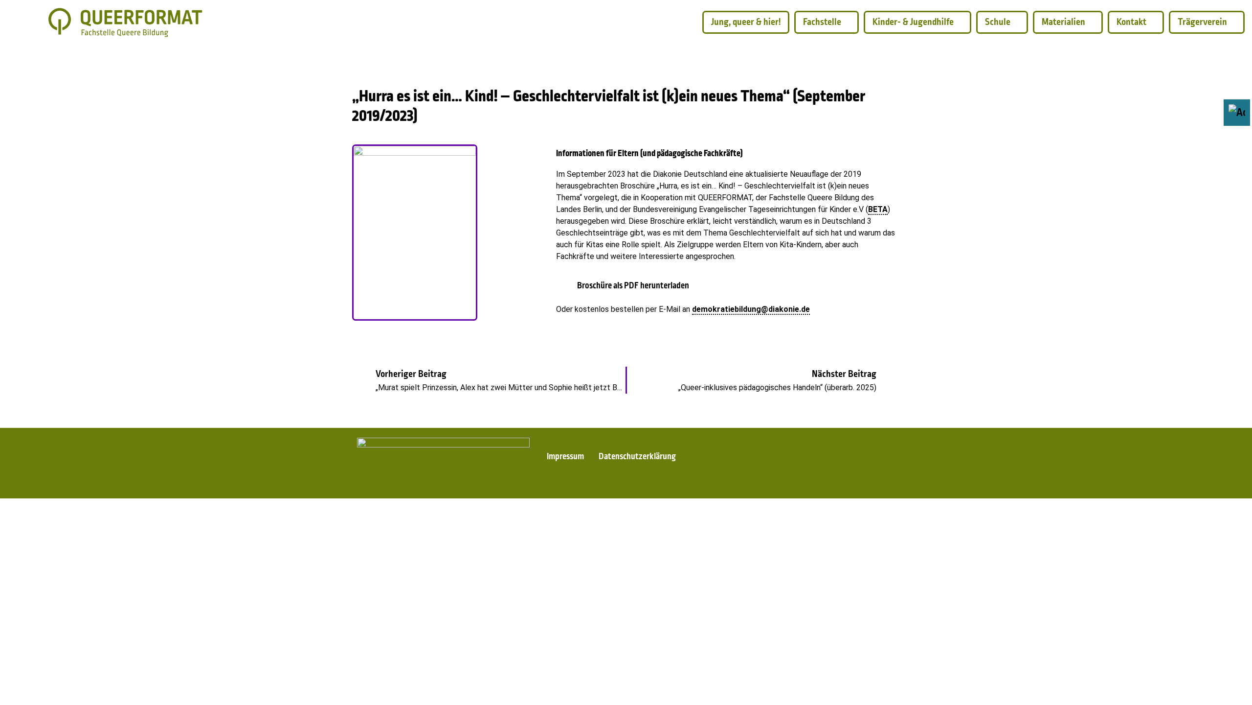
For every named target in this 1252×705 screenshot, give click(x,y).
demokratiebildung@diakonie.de (751, 309)
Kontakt (1131, 22)
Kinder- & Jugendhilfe (913, 22)
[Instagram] (776, 467)
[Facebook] (740, 467)
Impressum (565, 457)
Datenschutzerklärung (637, 457)
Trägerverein (1202, 22)
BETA (878, 209)
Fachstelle (822, 22)
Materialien (1063, 22)
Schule (997, 22)
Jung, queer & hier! (746, 22)
